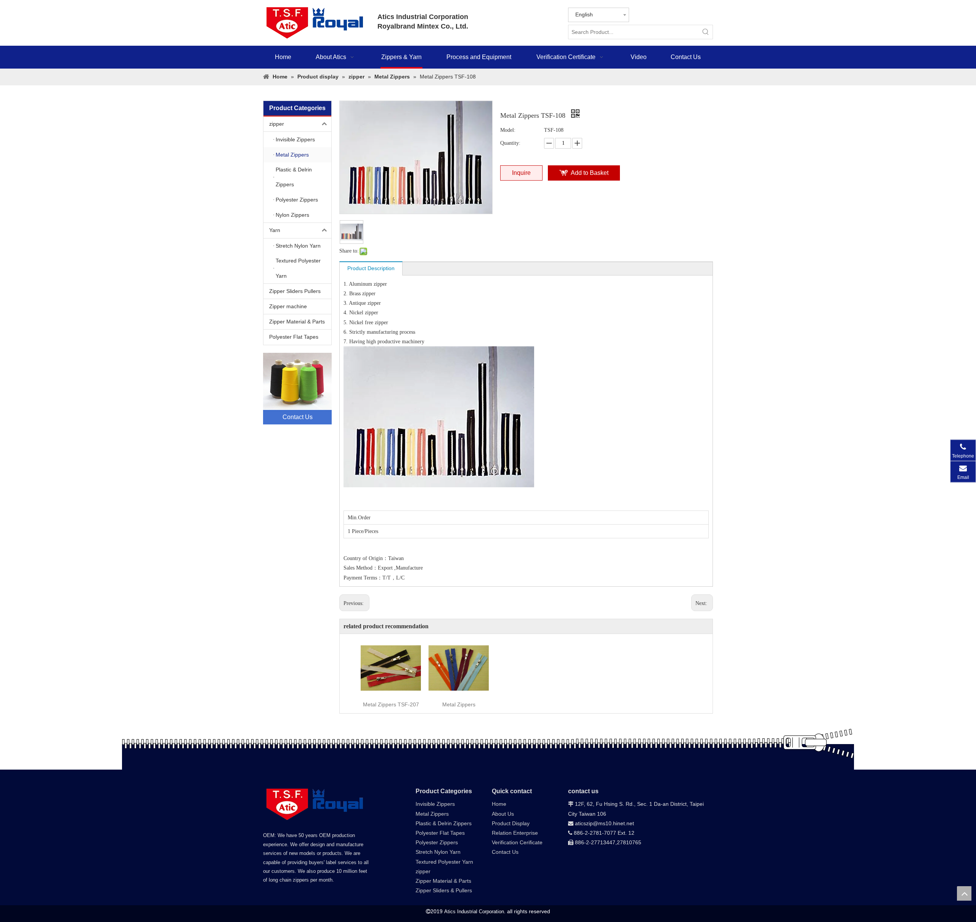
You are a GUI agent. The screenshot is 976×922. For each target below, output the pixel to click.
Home (499, 804)
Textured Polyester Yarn (444, 862)
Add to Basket (589, 173)
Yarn (274, 230)
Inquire (521, 173)
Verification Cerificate (517, 842)
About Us (503, 814)
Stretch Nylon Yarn (438, 852)
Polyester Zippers (437, 842)
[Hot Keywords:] (706, 32)
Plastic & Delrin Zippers (444, 823)
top (964, 893)
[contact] (297, 388)
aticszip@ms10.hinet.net (601, 823)
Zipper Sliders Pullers (295, 291)
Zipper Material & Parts (297, 322)
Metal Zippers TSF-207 (391, 704)
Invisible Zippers (435, 804)
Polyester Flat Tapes (293, 337)
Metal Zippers (458, 704)
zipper (276, 124)
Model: (507, 130)
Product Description (371, 268)
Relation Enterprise (515, 833)
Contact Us (505, 852)
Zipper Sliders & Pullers (444, 890)
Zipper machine (288, 306)
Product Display (511, 823)
